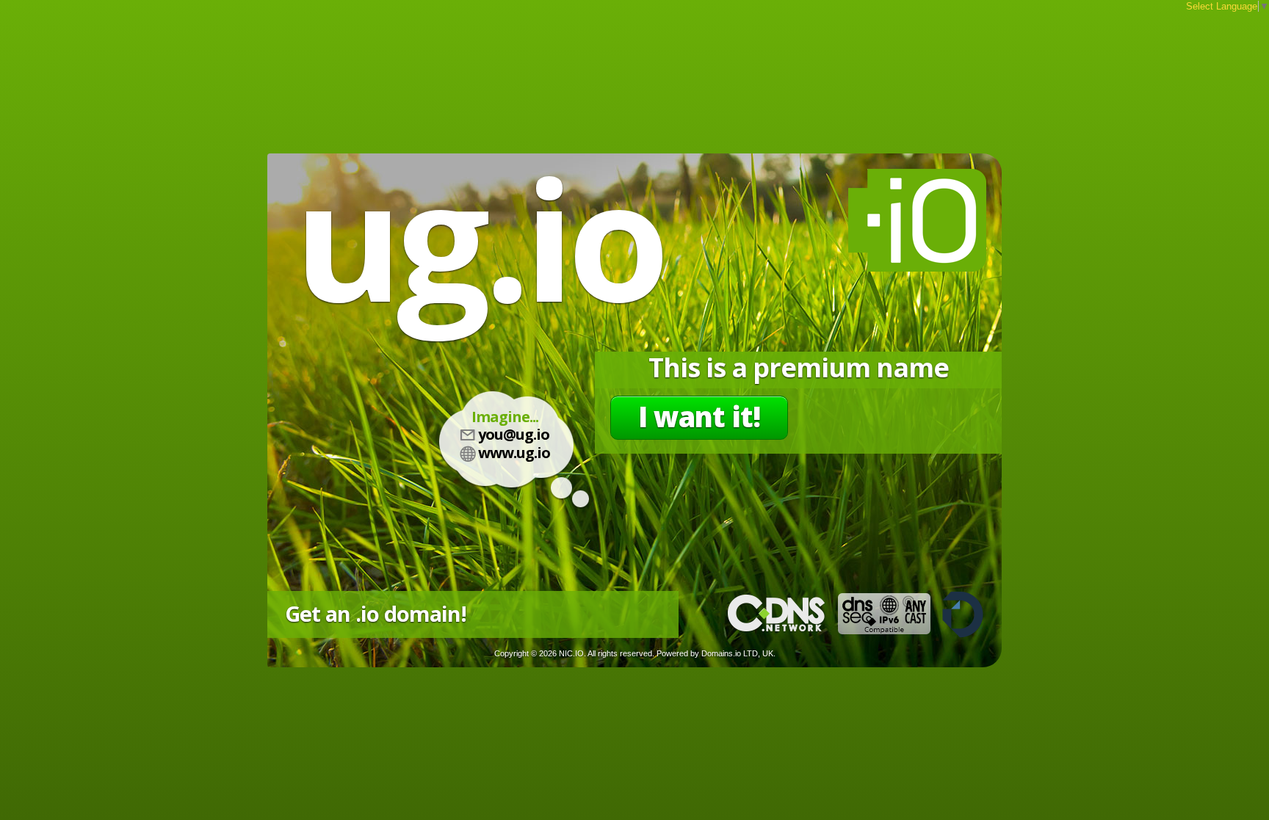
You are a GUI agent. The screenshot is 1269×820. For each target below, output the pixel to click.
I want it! (699, 416)
